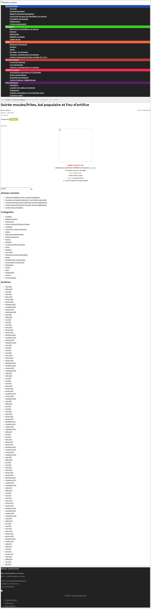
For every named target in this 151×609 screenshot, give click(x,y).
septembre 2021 (10, 429)
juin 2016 (8, 562)
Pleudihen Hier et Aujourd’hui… (15, 260)
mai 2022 (8, 409)
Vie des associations (18, 99)
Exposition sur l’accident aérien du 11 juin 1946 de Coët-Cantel (26, 200)
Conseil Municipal (17, 11)
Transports (14, 90)
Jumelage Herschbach (19, 78)
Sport (7, 270)
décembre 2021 (10, 422)
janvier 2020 (9, 475)
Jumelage (8, 242)
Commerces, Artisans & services (16, 229)
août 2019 (8, 488)
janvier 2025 (9, 332)
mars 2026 (8, 297)
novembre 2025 (10, 307)
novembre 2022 (10, 394)
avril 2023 (8, 383)
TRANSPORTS (9, 273)
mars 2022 (8, 414)
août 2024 (8, 345)
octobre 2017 (9, 541)
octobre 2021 (9, 427)
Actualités (8, 217)
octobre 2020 (9, 452)
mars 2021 (8, 439)
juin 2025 (8, 320)
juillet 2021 (8, 432)
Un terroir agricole (17, 62)
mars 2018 (8, 531)
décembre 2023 (10, 363)
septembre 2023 (10, 371)
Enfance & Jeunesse (18, 45)
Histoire (13, 32)
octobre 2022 (9, 396)
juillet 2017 (8, 546)
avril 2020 (8, 467)
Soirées (8, 99)
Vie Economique (12, 60)
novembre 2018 (10, 511)
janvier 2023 (9, 391)
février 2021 (9, 442)
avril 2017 (8, 552)
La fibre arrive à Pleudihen (14, 208)
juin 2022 (8, 406)
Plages (7, 257)
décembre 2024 (10, 335)
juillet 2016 (8, 559)
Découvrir (9, 27)
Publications (15, 22)
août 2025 (8, 315)
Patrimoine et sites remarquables (16, 255)
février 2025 (9, 330)
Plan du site (9, 603)
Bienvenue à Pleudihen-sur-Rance (24, 29)
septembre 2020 (10, 455)
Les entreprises (16, 65)
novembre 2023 (10, 366)
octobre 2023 (9, 368)
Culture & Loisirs (12, 70)
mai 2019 (8, 495)
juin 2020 (8, 462)
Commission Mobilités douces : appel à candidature (22, 197)
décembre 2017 (10, 539)
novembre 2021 (10, 424)
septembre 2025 (10, 312)
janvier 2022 (9, 419)
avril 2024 (8, 353)
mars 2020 (8, 470)
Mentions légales (11, 600)
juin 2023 (8, 378)
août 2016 (8, 557)
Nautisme (8, 250)
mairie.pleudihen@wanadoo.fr (16, 581)
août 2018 (8, 518)
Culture (7, 232)
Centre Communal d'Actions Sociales (17, 224)
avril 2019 (8, 498)
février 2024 (9, 358)
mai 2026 (8, 292)
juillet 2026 (8, 289)
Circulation (8, 227)
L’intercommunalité (18, 24)
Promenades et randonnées (14, 262)
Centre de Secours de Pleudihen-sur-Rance (28, 17)
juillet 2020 (8, 460)
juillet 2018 (8, 521)
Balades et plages (17, 37)
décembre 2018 (10, 508)
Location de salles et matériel (22, 88)
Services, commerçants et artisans (24, 55)
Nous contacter (10, 606)
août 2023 (8, 373)
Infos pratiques (11, 83)
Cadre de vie (15, 39)
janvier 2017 (9, 554)
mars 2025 (8, 327)
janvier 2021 (9, 445)
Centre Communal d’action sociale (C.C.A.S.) (28, 57)
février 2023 (9, 388)
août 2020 (8, 457)
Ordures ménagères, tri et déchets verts (27, 93)
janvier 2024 (9, 360)
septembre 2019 (10, 485)
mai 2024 (8, 350)
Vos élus (13, 9)
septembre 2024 (10, 343)
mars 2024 (8, 355)
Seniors (13, 47)
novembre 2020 (10, 450)
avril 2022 (8, 411)
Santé (12, 50)
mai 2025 (8, 322)
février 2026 (9, 299)
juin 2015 (8, 564)
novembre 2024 (10, 338)
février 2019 (9, 503)
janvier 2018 (9, 536)
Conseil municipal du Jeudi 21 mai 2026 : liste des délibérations (26, 205)
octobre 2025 (9, 309)
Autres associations (18, 75)
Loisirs (7, 247)
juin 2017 (8, 549)
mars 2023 (8, 386)
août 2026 (8, 287)
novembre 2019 (10, 480)
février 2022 (9, 416)
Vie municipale (11, 6)
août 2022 (8, 401)
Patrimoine (14, 34)
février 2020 (9, 473)
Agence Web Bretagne (78, 596)
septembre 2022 (10, 399)
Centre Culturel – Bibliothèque (23, 80)
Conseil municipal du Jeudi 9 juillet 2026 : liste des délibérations (26, 202)
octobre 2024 (9, 340)
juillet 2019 (8, 490)
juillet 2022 (8, 404)
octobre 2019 (9, 483)
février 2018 (9, 534)
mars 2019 (8, 501)
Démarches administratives (14, 234)
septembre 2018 (10, 516)
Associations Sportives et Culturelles (25, 73)
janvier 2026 (9, 302)
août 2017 (8, 544)
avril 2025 (8, 325)
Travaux (8, 275)
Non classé (9, 252)
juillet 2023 (8, 376)
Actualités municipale (19, 19)
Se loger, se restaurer (19, 52)
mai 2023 (8, 381)
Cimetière (14, 85)
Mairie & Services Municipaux (22, 14)
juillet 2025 (8, 317)
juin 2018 (8, 523)
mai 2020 (8, 465)
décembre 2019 (10, 478)
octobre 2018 (9, 513)
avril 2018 (8, 529)
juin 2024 (8, 348)
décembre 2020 (10, 447)
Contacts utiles (16, 95)
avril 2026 (8, 294)
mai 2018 (8, 526)
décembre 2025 (10, 304)
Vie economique (10, 278)
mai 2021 (8, 437)
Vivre (7, 42)
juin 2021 (8, 434)
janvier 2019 (9, 506)
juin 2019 (8, 493)
